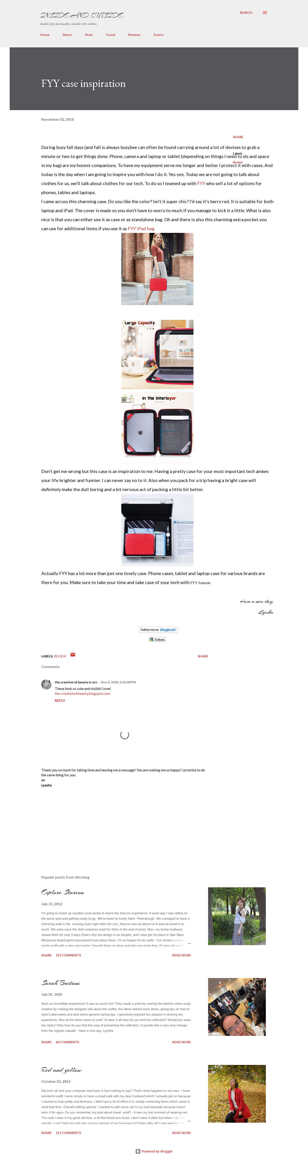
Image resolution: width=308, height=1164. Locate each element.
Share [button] (238, 137)
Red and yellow (61, 1069)
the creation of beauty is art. (76, 682)
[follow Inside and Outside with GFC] (157, 640)
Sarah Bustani (60, 982)
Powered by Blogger (157, 1151)
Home (44, 35)
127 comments (68, 955)
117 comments (68, 1133)
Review (238, 162)
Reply (60, 700)
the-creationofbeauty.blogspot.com (82, 693)
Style (89, 35)
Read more (181, 955)
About (67, 35)
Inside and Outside (81, 15)
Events (159, 35)
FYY (201, 183)
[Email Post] (73, 656)
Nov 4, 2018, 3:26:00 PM (118, 682)
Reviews (134, 35)
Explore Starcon (62, 892)
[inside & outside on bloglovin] (158, 631)
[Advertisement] (75, 821)
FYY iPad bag (141, 228)
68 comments (67, 1042)
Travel (110, 35)
